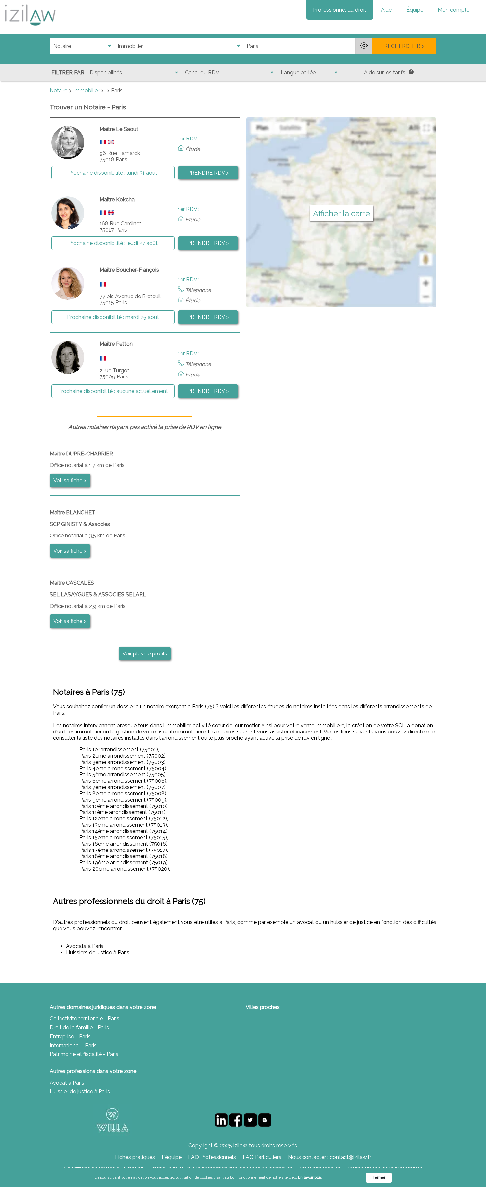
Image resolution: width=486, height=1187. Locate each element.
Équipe (414, 10)
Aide (386, 10)
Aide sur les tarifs (384, 72)
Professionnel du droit (339, 10)
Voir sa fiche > (69, 480)
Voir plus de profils (144, 654)
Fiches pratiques (135, 1157)
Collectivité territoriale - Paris (84, 1018)
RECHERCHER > (404, 46)
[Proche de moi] (363, 46)
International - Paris (73, 1045)
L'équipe (172, 1157)
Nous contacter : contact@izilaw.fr (329, 1157)
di (52, 46)
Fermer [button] (379, 1177)
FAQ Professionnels (212, 1157)
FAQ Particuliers (262, 1157)
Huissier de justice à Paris (80, 1091)
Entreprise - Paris (70, 1036)
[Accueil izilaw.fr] (30, 28)
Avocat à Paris (67, 1083)
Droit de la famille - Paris (79, 1027)
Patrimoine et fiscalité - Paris (84, 1054)
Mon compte (453, 10)
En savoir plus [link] (310, 1177)
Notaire (58, 90)
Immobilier (86, 90)
